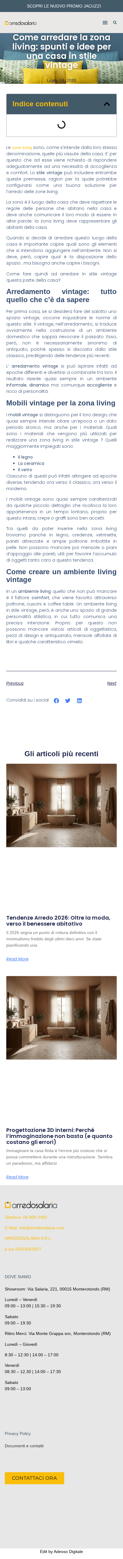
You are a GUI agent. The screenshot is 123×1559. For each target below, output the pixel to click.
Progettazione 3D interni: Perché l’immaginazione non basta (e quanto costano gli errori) (59, 1136)
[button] (105, 23)
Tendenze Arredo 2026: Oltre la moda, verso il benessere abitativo (58, 920)
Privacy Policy (18, 1433)
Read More (17, 959)
